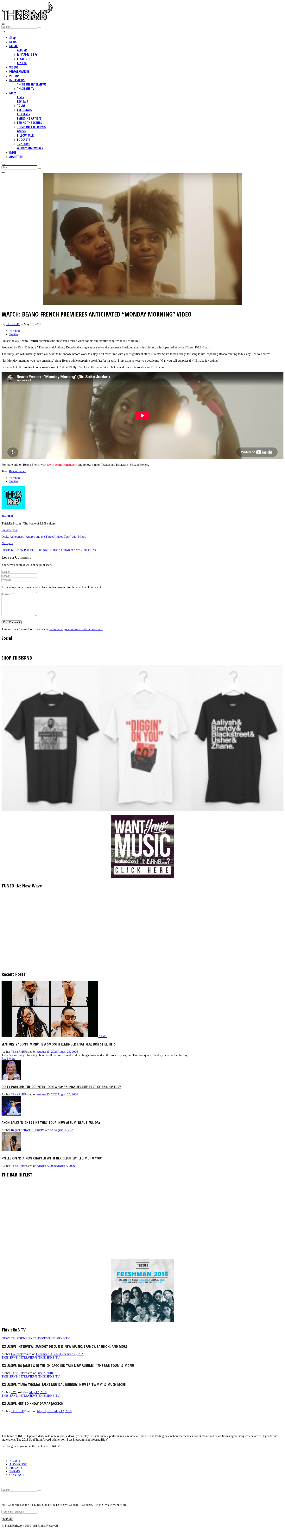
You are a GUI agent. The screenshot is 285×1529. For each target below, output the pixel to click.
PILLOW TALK (25, 135)
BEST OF (22, 63)
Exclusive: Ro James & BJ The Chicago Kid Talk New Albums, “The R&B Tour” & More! (68, 1365)
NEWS (13, 42)
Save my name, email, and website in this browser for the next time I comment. (53, 587)
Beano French (17, 471)
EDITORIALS (24, 110)
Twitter (13, 334)
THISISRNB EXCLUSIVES (31, 127)
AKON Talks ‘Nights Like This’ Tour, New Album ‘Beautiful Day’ (51, 1122)
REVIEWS (22, 101)
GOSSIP (21, 131)
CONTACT (16, 1474)
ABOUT (14, 1460)
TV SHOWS (23, 144)
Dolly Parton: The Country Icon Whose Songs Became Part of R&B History (61, 1086)
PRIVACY (16, 1467)
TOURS (21, 106)
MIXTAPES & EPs (27, 54)
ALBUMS (22, 50)
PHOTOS (14, 76)
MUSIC (13, 46)
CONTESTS (23, 114)
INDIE (12, 152)
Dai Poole (17, 1354)
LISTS (20, 97)
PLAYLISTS (23, 59)
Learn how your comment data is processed (76, 629)
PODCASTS (23, 140)
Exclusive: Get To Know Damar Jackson (33, 1403)
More (12, 93)
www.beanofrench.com (62, 464)
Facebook (15, 330)
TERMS (14, 1471)
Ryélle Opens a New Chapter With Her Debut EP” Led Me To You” (52, 1158)
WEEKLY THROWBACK (30, 148)
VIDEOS (13, 67)
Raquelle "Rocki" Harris (26, 1130)
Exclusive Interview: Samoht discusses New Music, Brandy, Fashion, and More (64, 1346)
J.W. (13, 1392)
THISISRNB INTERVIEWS (32, 84)
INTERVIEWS (17, 80)
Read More (8, 1058)
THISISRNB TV (25, 88)
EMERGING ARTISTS (29, 118)
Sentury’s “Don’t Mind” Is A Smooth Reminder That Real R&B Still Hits (59, 1044)
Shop (12, 37)
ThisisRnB (13, 324)
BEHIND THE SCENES (29, 123)
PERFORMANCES (19, 71)
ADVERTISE (16, 157)
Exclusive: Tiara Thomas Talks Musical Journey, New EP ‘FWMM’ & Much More (64, 1384)
